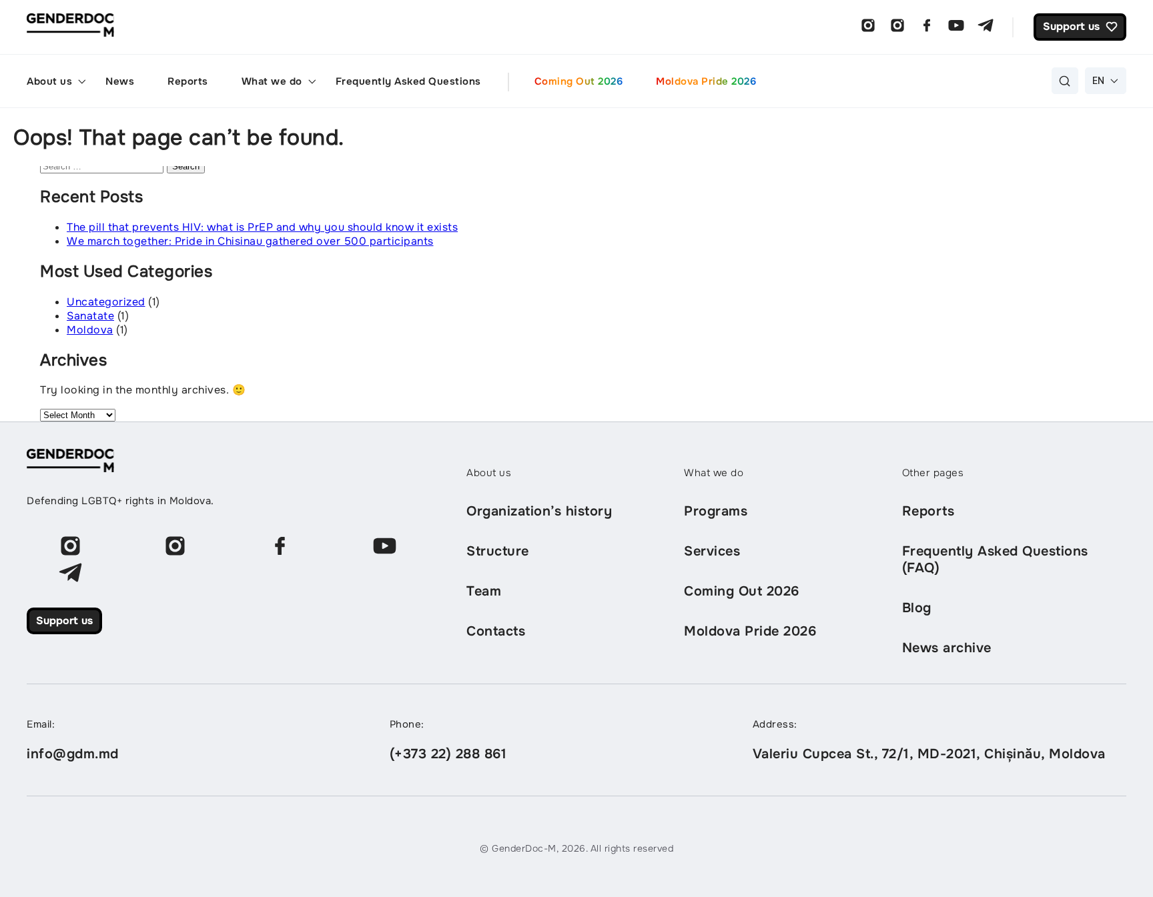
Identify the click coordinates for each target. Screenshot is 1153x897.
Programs (715, 511)
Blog (916, 608)
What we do (272, 81)
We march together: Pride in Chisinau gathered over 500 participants (250, 241)
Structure (497, 551)
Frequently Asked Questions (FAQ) (995, 559)
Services (712, 551)
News (119, 81)
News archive (947, 648)
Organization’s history (539, 511)
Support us (64, 621)
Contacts (495, 631)
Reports (187, 81)
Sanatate (90, 316)
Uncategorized (106, 302)
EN (1098, 80)
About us (49, 81)
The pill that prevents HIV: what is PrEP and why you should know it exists (262, 227)
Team (483, 591)
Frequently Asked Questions (408, 81)
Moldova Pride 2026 (706, 81)
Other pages (933, 473)
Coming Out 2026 (578, 81)
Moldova (90, 330)
